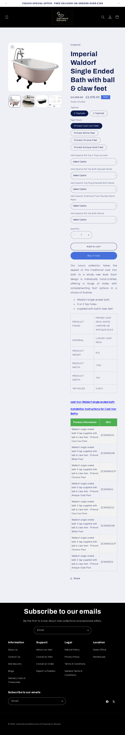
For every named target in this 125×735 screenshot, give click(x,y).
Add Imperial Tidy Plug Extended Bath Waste (92, 183)
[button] (6, 17)
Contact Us (14, 657)
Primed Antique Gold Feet (88, 147)
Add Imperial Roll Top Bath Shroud (87, 213)
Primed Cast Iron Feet (86, 126)
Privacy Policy (72, 657)
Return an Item (44, 650)
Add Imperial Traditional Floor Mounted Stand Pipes (93, 198)
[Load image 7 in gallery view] (55, 101)
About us (13, 650)
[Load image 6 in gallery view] (42, 101)
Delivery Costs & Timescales (16, 680)
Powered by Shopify (51, 724)
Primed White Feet (84, 133)
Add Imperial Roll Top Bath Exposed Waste (91, 169)
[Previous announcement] (6, 3)
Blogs (11, 671)
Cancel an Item (44, 657)
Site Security (15, 664)
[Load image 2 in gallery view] (28, 101)
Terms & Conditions (75, 664)
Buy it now (94, 255)
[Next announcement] (119, 3)
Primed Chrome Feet (85, 140)
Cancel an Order (45, 664)
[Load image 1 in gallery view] (15, 101)
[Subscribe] (87, 630)
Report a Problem (45, 671)
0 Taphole (79, 113)
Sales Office (99, 650)
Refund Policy (72, 650)
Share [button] (77, 578)
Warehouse (99, 657)
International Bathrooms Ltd (29, 724)
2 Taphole (98, 113)
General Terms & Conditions (73, 673)
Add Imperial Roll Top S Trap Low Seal (89, 155)
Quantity (75, 229)
